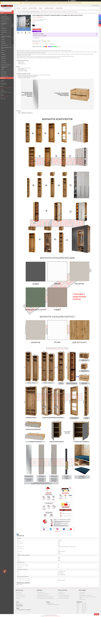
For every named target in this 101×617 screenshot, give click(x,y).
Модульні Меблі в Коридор (35, 11)
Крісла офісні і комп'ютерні (5, 64)
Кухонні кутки (3, 28)
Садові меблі (3, 60)
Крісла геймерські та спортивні (4, 67)
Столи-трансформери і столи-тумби (6, 48)
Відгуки (40, 8)
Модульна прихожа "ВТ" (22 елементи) (85, 595)
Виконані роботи (59, 8)
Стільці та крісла (4, 32)
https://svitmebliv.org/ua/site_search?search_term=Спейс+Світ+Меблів (57, 349)
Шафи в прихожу (82, 592)
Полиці (2, 52)
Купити (37, 29)
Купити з (35, 31)
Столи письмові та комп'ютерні (4, 23)
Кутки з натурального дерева (42, 595)
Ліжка (2, 34)
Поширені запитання (49, 8)
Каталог (19, 11)
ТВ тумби (17, 598)
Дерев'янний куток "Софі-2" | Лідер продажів (44, 596)
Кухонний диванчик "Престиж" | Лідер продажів (45, 598)
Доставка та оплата (33, 8)
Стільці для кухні (4, 71)
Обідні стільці (3, 58)
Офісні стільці (3, 73)
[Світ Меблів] (7, 6)
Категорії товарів (3, 14)
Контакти (24, 8)
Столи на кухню (4, 30)
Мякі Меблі (3, 41)
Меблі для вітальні (4, 16)
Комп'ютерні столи (61, 593)
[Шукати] (13, 11)
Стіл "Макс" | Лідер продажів (63, 598)
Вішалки (2, 69)
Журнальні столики (4, 45)
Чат (97, 614)
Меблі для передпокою (5, 18)
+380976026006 (57, 531)
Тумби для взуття (82, 599)
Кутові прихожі (81, 593)
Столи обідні (3, 54)
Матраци (2, 39)
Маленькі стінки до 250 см (20, 595)
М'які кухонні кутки (40, 592)
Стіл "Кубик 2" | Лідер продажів (63, 596)
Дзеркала (3, 50)
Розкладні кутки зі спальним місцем (43, 593)
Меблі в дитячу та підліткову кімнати (6, 37)
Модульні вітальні (19, 593)
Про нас (18, 8)
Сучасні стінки (18, 592)
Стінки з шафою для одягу (20, 596)
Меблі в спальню (4, 20)
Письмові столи (3, 62)
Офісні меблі (3, 43)
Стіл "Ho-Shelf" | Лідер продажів (63, 595)
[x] (18, 534)
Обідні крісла (3, 56)
